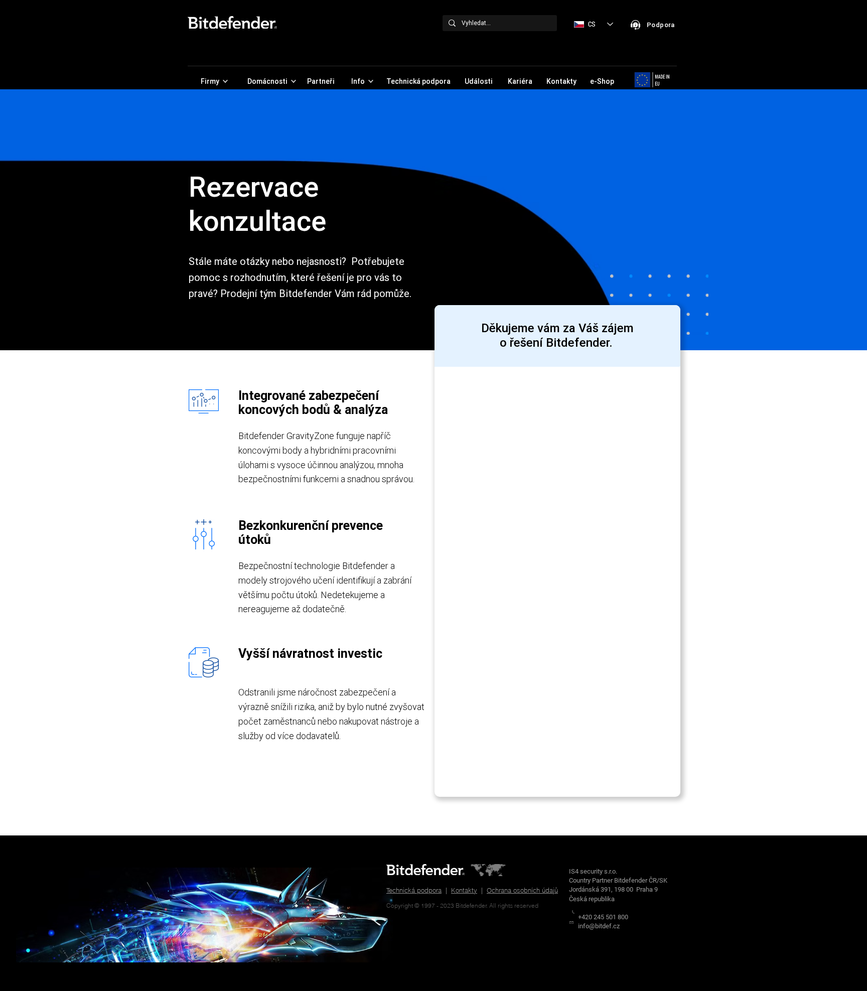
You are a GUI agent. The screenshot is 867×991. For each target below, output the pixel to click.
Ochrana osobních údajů (522, 890)
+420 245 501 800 (603, 917)
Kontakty (464, 890)
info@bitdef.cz (599, 926)
